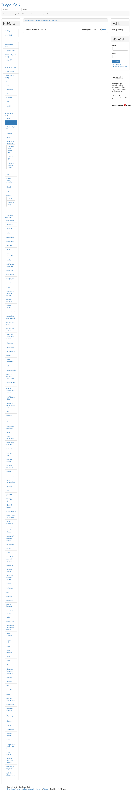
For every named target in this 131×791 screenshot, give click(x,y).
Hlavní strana (29, 20)
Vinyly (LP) (55, 20)
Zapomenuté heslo (120, 66)
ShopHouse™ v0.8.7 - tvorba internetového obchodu (24, 789)
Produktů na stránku (32, 30)
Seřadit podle (86, 30)
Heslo (114, 53)
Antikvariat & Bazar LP (43, 20)
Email (114, 46)
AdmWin (46, 789)
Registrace (117, 64)
